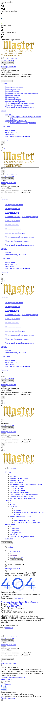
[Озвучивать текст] (2, 35)
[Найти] (3, 171)
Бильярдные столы (12, 89)
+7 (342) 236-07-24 (15, 604)
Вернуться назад (7, 598)
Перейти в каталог (8, 698)
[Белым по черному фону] (1, 16)
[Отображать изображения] (2, 28)
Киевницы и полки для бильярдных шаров (21, 93)
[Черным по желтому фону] (1, 21)
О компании (5, 126)
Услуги (3, 111)
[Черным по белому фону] (1, 14)
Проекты (9, 115)
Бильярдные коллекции (14, 87)
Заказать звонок (7, 62)
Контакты (4, 140)
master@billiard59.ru (8, 67)
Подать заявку (7, 81)
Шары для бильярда (12, 95)
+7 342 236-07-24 (10, 58)
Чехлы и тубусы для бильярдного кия (19, 107)
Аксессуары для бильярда (15, 101)
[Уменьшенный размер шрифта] (2, 4)
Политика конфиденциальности (17, 136)
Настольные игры (12, 97)
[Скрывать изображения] (2, 30)
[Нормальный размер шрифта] (2, 6)
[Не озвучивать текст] (2, 38)
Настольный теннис (13, 99)
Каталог (4, 83)
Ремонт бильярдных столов (16, 121)
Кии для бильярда (12, 91)
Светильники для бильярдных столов (19, 103)
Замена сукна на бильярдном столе (23, 123)
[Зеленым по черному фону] (1, 23)
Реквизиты (9, 134)
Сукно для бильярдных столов (17, 105)
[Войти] (2, 146)
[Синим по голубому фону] (1, 18)
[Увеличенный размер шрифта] (3, 9)
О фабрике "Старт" (12, 132)
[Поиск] (3, 142)
